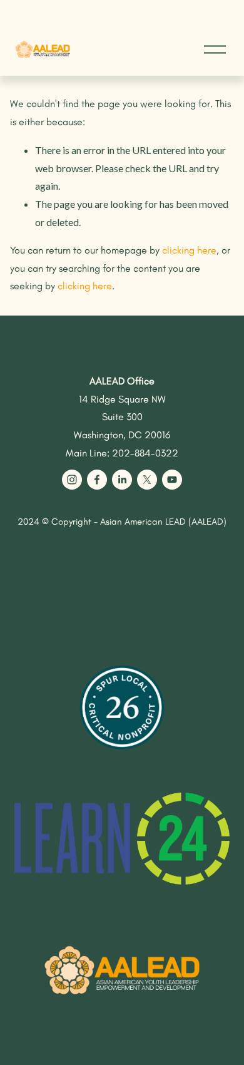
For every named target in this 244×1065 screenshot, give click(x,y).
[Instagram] (72, 480)
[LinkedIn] (122, 480)
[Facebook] (97, 480)
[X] (147, 480)
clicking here (189, 250)
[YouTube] (172, 480)
